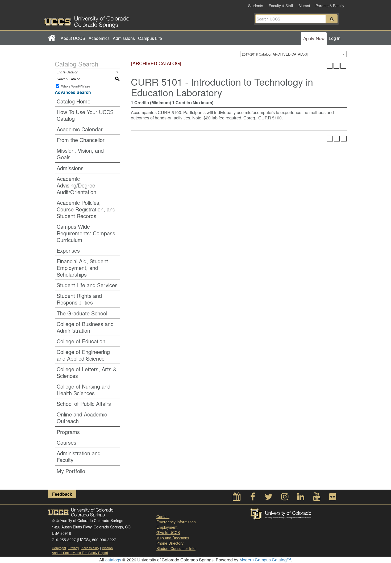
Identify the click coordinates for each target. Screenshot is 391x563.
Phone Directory (170, 543)
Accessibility (90, 547)
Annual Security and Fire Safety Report (80, 552)
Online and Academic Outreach (82, 417)
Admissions (124, 38)
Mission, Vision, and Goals (80, 154)
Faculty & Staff (281, 5)
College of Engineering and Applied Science (83, 355)
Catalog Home (73, 101)
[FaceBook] (253, 498)
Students (255, 5)
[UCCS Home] (120, 20)
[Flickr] (332, 498)
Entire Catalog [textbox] (67, 71)
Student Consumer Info (176, 548)
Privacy (73, 547)
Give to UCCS (168, 532)
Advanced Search (73, 92)
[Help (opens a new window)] (343, 66)
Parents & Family (329, 5)
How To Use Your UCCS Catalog (85, 115)
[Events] (237, 498)
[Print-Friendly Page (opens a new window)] (336, 66)
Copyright (59, 547)
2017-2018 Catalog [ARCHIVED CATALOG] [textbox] (275, 54)
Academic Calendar (80, 129)
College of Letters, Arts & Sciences (87, 372)
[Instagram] (285, 498)
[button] (332, 18)
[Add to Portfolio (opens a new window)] (329, 66)
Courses (66, 442)
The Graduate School (82, 313)
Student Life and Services (87, 285)
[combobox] (293, 54)
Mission (107, 547)
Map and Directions (172, 537)
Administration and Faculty (79, 456)
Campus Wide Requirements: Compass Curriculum (86, 233)
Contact (162, 516)
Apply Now (314, 38)
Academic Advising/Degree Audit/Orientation (76, 185)
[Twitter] (269, 498)
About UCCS (73, 38)
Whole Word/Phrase (75, 86)
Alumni (304, 5)
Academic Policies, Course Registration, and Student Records (86, 209)
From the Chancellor (81, 140)
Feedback (62, 494)
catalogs (113, 560)
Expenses (68, 250)
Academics (99, 38)
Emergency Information (176, 521)
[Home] (51, 38)
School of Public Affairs (84, 403)
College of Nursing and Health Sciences (83, 389)
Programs (68, 432)
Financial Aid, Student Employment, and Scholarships (82, 267)
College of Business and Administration (85, 327)
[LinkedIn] (300, 498)
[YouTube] (316, 498)
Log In (334, 38)
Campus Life (150, 38)
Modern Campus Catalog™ (265, 560)
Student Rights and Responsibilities (79, 299)
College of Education (81, 341)
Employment (166, 527)
